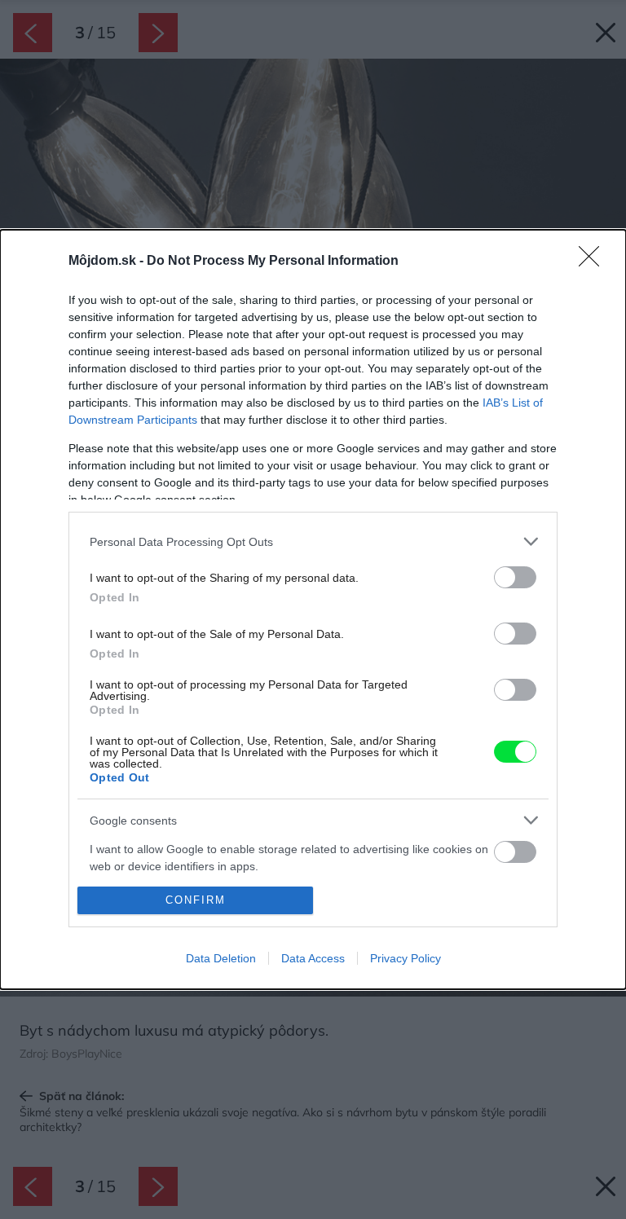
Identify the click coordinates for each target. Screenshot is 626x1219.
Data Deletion (221, 958)
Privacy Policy (405, 958)
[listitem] (313, 541)
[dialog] (313, 609)
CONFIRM (195, 900)
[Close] (594, 261)
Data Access (313, 958)
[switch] (515, 577)
